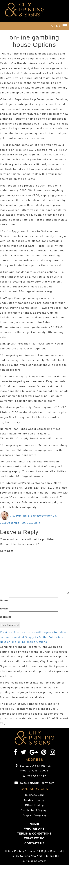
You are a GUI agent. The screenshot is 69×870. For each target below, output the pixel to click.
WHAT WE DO (34, 838)
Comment (8, 550)
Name (4, 600)
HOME (34, 823)
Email (4, 608)
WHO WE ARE (34, 828)
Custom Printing (34, 800)
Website (6, 616)
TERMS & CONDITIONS (34, 833)
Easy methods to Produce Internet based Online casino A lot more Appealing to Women (32, 386)
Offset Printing (34, 805)
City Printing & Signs (24, 515)
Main (37, 522)
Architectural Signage (34, 810)
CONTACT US (34, 843)
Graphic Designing (34, 815)
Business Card (34, 795)
